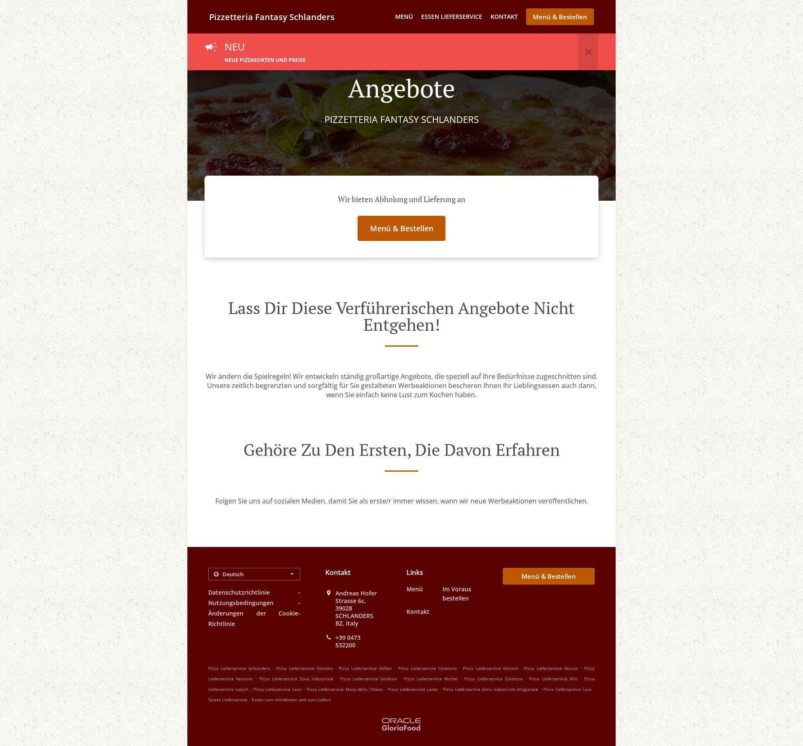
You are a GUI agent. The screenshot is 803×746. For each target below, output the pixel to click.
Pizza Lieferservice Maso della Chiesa (345, 689)
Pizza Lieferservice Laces (413, 689)
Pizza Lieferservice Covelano (427, 668)
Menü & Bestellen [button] (560, 17)
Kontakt (504, 16)
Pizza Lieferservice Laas (277, 689)
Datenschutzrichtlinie (239, 592)
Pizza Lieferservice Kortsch (490, 668)
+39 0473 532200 (348, 641)
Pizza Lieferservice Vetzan (551, 668)
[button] (588, 51)
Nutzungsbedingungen (241, 603)
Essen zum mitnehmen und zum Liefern (291, 700)
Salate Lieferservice (228, 700)
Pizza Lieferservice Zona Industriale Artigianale (490, 689)
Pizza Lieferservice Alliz (553, 679)
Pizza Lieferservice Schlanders (239, 668)
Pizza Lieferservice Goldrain (368, 679)
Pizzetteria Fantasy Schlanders (272, 17)
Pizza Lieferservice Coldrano (493, 679)
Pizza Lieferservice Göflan (365, 668)
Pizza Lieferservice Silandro (304, 668)
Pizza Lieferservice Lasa (567, 689)
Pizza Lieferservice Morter (431, 679)
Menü (404, 16)
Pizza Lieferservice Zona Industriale (296, 679)
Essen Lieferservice (451, 16)
